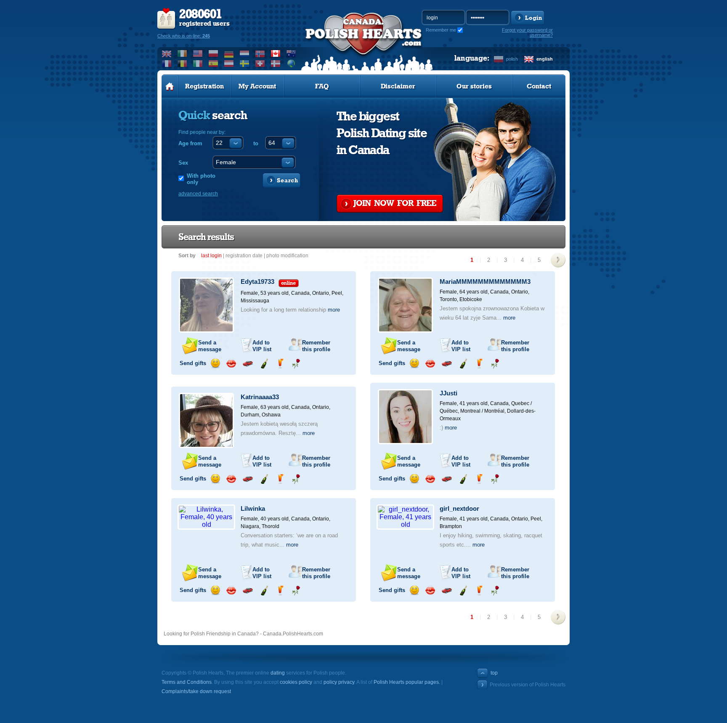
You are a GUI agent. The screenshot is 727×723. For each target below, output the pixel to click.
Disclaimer (398, 86)
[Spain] (213, 63)
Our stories (474, 86)
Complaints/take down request (196, 691)
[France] (167, 63)
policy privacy (339, 682)
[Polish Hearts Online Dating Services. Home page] (170, 86)
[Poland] (213, 53)
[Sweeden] (244, 63)
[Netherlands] (244, 53)
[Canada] (276, 53)
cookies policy (296, 682)
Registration (204, 86)
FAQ (322, 86)
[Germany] (229, 53)
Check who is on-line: (183, 35)
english (544, 58)
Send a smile (215, 363)
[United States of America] (198, 53)
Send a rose (296, 363)
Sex (183, 163)
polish (512, 58)
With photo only (201, 179)
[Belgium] (182, 63)
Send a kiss (231, 363)
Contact (539, 86)
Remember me (441, 29)
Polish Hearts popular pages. (407, 682)
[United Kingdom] (167, 53)
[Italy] (198, 63)
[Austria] (229, 63)
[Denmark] (276, 63)
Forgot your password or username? (527, 32)
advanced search (198, 194)
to (255, 143)
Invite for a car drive (247, 363)
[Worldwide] (291, 63)
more (334, 310)
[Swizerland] (260, 63)
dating (278, 673)
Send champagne (264, 363)
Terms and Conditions (187, 682)
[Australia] (291, 53)
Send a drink (280, 363)
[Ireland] (182, 53)
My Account (257, 86)
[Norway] (260, 53)
